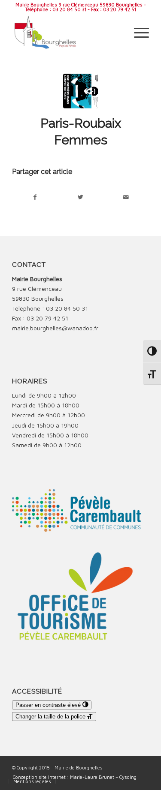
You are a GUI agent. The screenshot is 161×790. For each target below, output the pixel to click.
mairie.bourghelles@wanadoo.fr (55, 328)
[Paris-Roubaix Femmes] (80, 91)
